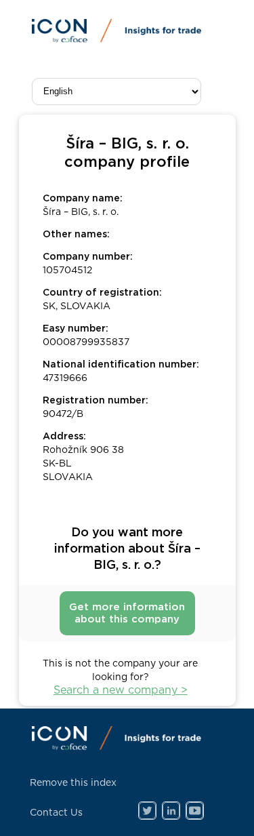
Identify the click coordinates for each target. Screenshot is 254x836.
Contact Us (56, 813)
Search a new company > (121, 690)
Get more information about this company (127, 613)
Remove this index (73, 783)
